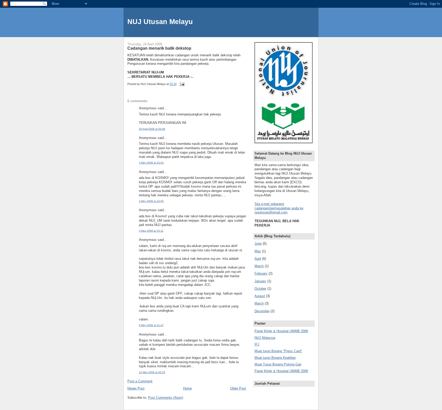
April (258, 259)
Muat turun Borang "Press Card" (278, 351)
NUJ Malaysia (265, 338)
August (260, 296)
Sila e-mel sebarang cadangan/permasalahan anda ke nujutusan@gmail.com (279, 208)
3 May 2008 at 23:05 (151, 201)
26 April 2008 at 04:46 (152, 128)
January (260, 281)
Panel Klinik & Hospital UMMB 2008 (281, 331)
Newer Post (136, 388)
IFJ (257, 344)
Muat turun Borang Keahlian (275, 358)
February (261, 273)
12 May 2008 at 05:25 (152, 372)
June (258, 243)
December (262, 311)
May (258, 251)
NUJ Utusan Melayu (160, 22)
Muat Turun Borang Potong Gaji (278, 364)
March (259, 266)
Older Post (238, 388)
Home (187, 388)
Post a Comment (139, 381)
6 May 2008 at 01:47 (151, 325)
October (260, 288)
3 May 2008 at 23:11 (151, 230)
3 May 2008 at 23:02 (151, 162)
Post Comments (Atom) (165, 398)
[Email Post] (181, 83)
